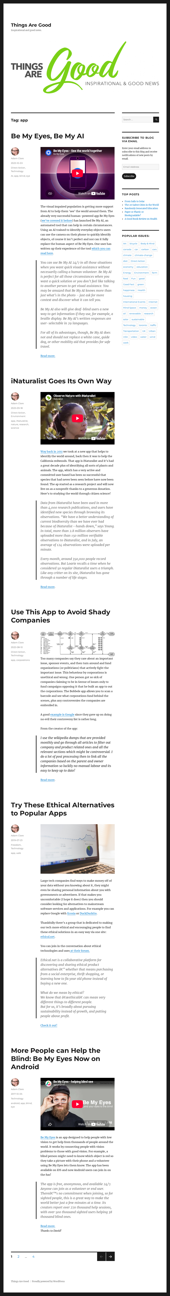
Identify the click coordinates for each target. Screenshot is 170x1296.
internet (153, 301)
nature (14, 424)
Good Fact (128, 284)
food (125, 278)
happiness (128, 290)
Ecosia (71, 913)
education (142, 267)
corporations (23, 660)
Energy (127, 272)
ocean (153, 307)
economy (128, 267)
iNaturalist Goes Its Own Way (61, 381)
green (140, 284)
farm (154, 272)
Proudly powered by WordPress (48, 1281)
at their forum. (80, 950)
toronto (143, 325)
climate (127, 255)
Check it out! (49, 1025)
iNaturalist (22, 421)
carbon (145, 249)
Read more (48, 586)
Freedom (16, 845)
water (143, 337)
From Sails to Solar (135, 201)
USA (125, 337)
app (16, 175)
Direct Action (18, 167)
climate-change (143, 255)
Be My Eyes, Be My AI (47, 136)
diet (125, 261)
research (24, 424)
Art (124, 243)
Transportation (131, 331)
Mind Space (129, 307)
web (18, 853)
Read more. (48, 356)
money (143, 307)
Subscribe (129, 176)
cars (154, 249)
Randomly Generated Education (141, 208)
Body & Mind (147, 243)
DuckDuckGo (88, 913)
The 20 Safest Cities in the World (142, 205)
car (136, 249)
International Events (134, 301)
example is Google (62, 714)
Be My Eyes (48, 1137)
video (134, 337)
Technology (17, 171)
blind (22, 175)
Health (141, 290)
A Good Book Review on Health (141, 219)
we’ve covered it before (57, 220)
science (15, 427)
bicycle (133, 243)
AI (12, 175)
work (125, 342)
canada (127, 249)
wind (152, 337)
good (142, 278)
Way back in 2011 (52, 451)
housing (127, 296)
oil (124, 313)
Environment (18, 416)
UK (143, 331)
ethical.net (48, 936)
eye (28, 175)
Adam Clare (17, 158)
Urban (152, 331)
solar (125, 319)
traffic (153, 325)
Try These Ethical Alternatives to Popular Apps (62, 809)
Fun (133, 278)
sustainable (138, 319)
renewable (135, 313)
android (15, 1103)
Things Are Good (31, 25)
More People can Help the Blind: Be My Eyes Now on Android (55, 1058)
